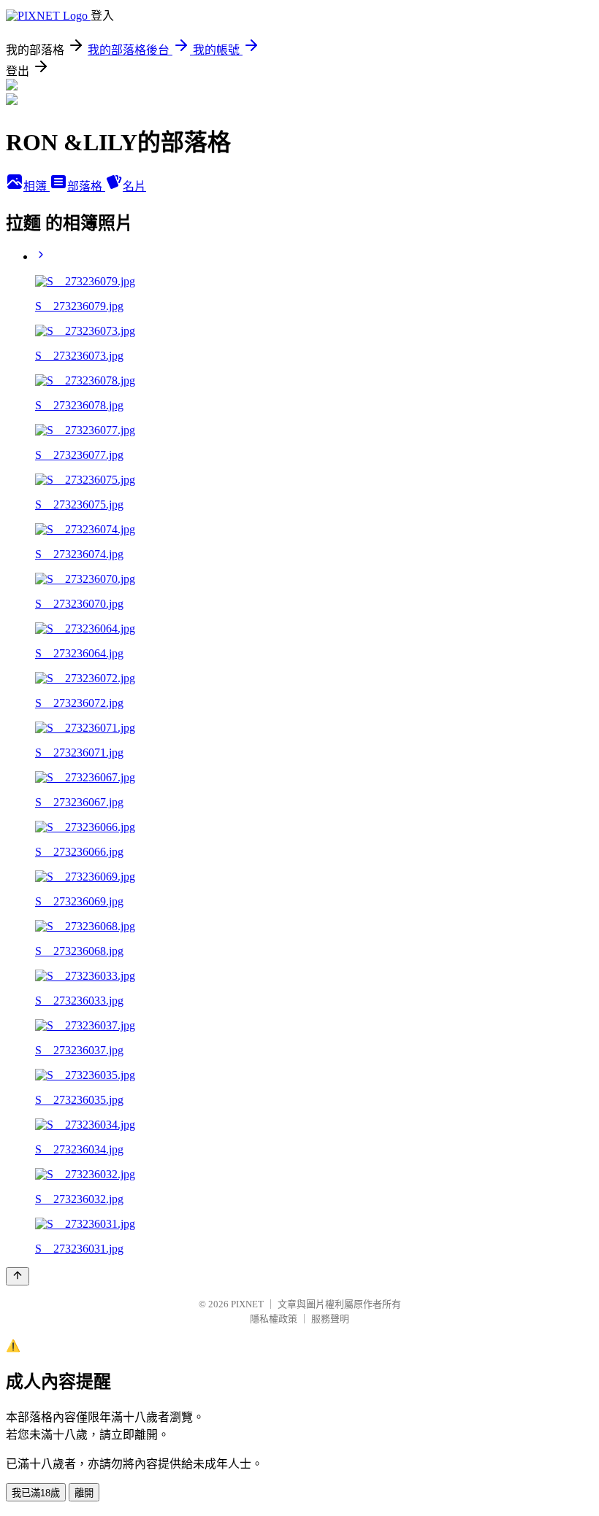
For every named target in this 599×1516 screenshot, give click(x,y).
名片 (134, 186)
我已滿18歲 (36, 1493)
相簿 (36, 186)
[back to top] (17, 1276)
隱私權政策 (273, 1318)
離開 (84, 1493)
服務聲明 (330, 1318)
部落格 (86, 186)
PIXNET (247, 1304)
